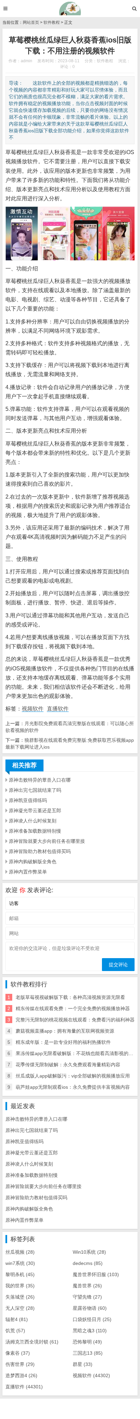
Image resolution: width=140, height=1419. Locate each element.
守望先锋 (87, 1297)
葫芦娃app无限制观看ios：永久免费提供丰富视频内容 (73, 1087)
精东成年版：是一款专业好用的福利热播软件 (63, 1042)
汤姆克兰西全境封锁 (31, 1342)
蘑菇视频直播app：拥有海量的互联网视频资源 (65, 1031)
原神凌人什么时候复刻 (32, 820)
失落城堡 (20, 1297)
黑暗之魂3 (90, 1330)
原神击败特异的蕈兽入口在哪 (40, 780)
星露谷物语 (90, 1308)
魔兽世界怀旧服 (96, 1274)
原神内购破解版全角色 (32, 861)
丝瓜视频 (20, 1252)
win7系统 (20, 1263)
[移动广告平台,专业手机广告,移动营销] (70, 8)
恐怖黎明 (87, 1342)
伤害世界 (20, 1364)
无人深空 (20, 1308)
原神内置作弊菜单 (28, 871)
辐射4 (16, 1319)
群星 (82, 1364)
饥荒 (15, 1330)
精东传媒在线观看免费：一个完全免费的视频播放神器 (73, 1008)
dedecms (88, 1263)
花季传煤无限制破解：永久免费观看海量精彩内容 (68, 1064)
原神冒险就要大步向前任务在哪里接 (47, 841)
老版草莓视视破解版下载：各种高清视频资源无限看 (70, 997)
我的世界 (20, 1285)
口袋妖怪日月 (92, 1319)
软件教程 (51, 22)
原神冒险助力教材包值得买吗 (40, 851)
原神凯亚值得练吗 (28, 800)
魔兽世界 (87, 1285)
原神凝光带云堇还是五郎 (35, 810)
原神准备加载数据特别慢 (35, 831)
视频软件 (32, 709)
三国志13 (88, 1353)
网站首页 (31, 22)
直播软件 (58, 709)
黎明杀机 (20, 1274)
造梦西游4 (21, 1375)
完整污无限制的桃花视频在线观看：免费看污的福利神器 (75, 1019)
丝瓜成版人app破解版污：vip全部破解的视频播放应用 (73, 1076)
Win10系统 (89, 1252)
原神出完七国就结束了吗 (35, 790)
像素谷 (17, 1353)
